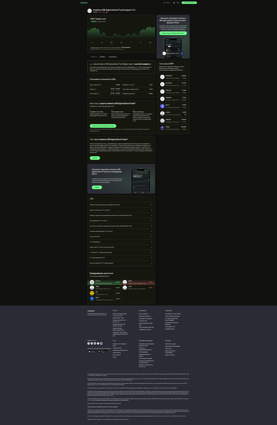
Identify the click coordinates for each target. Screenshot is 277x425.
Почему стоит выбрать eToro (120, 344)
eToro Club (168, 348)
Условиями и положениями (101, 400)
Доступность (117, 355)
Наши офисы (117, 352)
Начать (95, 158)
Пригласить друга (170, 344)
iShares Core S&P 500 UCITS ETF (119, 321)
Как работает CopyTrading (173, 314)
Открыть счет (143, 321)
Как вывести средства (145, 318)
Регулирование (143, 352)
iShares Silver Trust (118, 318)
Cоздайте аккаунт (94, 47)
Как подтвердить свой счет (145, 324)
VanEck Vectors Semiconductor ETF (119, 329)
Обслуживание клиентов (146, 327)
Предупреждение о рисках (145, 355)
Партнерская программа (172, 346)
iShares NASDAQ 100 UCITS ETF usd (119, 325)
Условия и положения (113, 406)
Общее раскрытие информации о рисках (97, 406)
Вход (178, 2)
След (114, 357)
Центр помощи (143, 314)
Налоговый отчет (170, 326)
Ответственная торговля (172, 316)
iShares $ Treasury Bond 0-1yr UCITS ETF (120, 314)
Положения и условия (145, 358)
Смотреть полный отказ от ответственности (118, 400)
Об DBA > (102, 56)
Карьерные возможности (120, 350)
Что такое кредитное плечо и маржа (171, 319)
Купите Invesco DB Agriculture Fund (173, 33)
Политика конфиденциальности (145, 348)
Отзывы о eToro (117, 348)
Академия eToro (170, 329)
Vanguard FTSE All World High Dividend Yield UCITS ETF (120, 334)
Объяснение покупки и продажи (171, 323)
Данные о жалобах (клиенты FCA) (146, 365)
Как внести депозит (145, 316)
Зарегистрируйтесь (189, 2)
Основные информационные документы (147, 361)
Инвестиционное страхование (170, 351)
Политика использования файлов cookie (146, 344)
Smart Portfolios (170, 355)
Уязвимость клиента (145, 329)
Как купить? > (113, 56)
